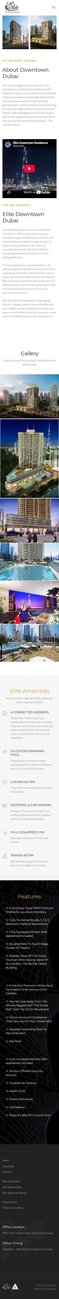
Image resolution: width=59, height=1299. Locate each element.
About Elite (8, 1166)
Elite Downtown (11, 1181)
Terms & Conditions (13, 1207)
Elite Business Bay (12, 1187)
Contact (6, 1172)
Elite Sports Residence (14, 1192)
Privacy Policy (9, 1202)
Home (5, 1160)
